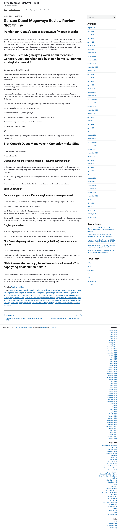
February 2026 (91, 49)
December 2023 (92, 142)
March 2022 (91, 210)
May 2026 (90, 38)
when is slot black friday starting (43, 303)
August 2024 (91, 114)
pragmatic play (112, 472)
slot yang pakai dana (11, 303)
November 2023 (92, 146)
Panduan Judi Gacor (18, 287)
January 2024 (91, 139)
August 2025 (91, 71)
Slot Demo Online (111, 490)
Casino (114, 447)
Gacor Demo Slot (111, 449)
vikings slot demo (25, 303)
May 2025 (90, 81)
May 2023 (90, 167)
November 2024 (92, 103)
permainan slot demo (47, 298)
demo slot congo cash (68, 290)
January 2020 (91, 217)
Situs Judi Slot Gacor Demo (108, 474)
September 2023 (92, 153)
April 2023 (90, 171)
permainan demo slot (32, 298)
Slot (115, 484)
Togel (115, 512)
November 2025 (92, 60)
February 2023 (91, 178)
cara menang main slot (109, 445)
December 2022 (92, 185)
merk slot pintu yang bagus (70, 295)
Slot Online (113, 500)
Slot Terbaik (113, 504)
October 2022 (91, 192)
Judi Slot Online (112, 464)
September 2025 (92, 67)
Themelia (53, 327)
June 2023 (90, 164)
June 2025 (90, 78)
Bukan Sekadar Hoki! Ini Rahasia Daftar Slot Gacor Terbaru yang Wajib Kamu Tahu (101, 246)
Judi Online (113, 460)
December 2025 (92, 56)
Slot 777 (114, 486)
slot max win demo (74, 300)
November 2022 (92, 189)
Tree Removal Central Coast (23, 327)
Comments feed (112, 526)
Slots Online (113, 510)
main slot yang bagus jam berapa (49, 295)
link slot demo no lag (30, 295)
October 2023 (91, 149)
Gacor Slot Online (111, 453)
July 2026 (90, 31)
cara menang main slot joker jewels (22, 290)
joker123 (114, 458)
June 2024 (90, 121)
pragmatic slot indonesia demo (66, 298)
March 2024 (91, 131)
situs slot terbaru (92, 274)
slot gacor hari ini (92, 263)
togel (89, 266)
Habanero (114, 455)
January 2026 (91, 53)
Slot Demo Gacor (111, 488)
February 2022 (91, 214)
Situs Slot (114, 478)
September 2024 (92, 110)
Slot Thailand (112, 506)
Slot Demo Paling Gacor (109, 492)
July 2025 (90, 74)
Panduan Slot (112, 470)
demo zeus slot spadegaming (35, 293)
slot (88, 277)
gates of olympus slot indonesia (57, 293)
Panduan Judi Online (110, 468)
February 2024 (91, 135)
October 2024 (91, 106)
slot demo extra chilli (28, 300)
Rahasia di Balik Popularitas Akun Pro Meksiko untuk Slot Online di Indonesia (99, 235)
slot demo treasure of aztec (57, 300)
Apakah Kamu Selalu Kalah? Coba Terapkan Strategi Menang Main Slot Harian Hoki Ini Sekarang (101, 229)
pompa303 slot (92, 281)
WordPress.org (112, 528)
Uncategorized (112, 514)
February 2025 (91, 92)
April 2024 (90, 128)
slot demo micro (41, 300)
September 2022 (92, 196)
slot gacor (90, 270)
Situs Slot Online (111, 480)
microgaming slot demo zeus (14, 298)
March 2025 (91, 88)
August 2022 (91, 199)
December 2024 (92, 99)
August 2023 (91, 156)
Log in (115, 522)
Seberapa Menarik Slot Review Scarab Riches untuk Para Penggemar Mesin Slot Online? (101, 241)
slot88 (115, 508)
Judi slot (90, 285)
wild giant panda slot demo (64, 303)
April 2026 (90, 42)
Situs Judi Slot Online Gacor (108, 476)
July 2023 (90, 160)
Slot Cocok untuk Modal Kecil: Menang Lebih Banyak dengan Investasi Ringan (101, 251)
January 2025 (91, 96)
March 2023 (91, 174)
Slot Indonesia (112, 498)
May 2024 (90, 124)
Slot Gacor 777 (112, 496)
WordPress (43, 327)
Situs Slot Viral (112, 482)
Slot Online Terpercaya (110, 502)
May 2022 (90, 203)
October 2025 (91, 63)
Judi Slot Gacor (112, 462)
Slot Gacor (113, 494)
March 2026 (91, 46)
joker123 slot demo (15, 295)
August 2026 (91, 28)
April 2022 (90, 207)
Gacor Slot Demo (111, 451)
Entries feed (113, 524)
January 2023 (91, 181)
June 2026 (90, 35)
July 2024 (90, 117)
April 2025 (90, 85)
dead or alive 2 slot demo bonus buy (47, 290)
